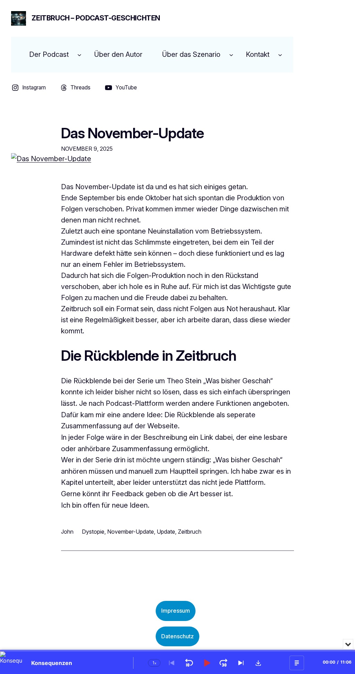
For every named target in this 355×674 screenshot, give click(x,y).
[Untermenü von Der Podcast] (79, 54)
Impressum (175, 610)
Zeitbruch (189, 531)
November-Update (130, 531)
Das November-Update (132, 133)
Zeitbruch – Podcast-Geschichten (96, 18)
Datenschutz (177, 636)
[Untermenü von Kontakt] (280, 54)
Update (166, 531)
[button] (258, 663)
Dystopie (93, 531)
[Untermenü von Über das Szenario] (231, 54)
